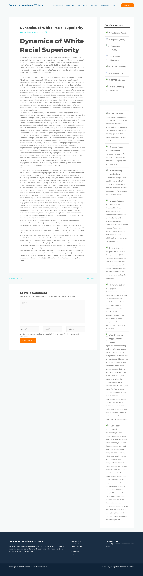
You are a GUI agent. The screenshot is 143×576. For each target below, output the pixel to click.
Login (115, 5)
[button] (127, 5)
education (40, 32)
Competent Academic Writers (26, 5)
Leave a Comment (27, 32)
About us (70, 5)
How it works (82, 5)
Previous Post (15, 278)
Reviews (94, 5)
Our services (58, 5)
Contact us (104, 5)
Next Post (91, 278)
